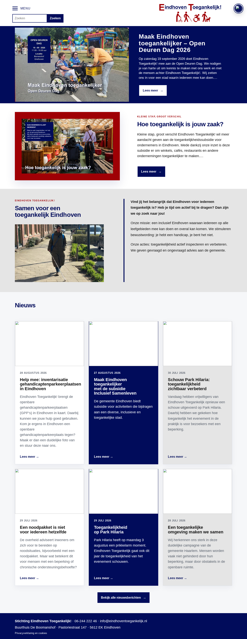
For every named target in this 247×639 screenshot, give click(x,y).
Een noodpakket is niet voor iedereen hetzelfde (43, 529)
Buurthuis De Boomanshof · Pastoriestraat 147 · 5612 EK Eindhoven (67, 627)
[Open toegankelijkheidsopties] (238, 8)
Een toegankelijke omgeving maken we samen (195, 529)
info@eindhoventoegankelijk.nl (123, 621)
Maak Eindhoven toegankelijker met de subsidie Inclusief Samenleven (115, 386)
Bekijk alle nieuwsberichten (123, 597)
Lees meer (153, 90)
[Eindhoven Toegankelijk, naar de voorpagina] (190, 13)
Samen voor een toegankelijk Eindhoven (48, 211)
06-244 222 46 (85, 621)
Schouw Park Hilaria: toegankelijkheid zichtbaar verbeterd (189, 384)
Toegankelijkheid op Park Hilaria (110, 529)
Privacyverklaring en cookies (31, 633)
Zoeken (55, 18)
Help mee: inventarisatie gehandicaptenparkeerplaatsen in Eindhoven (50, 384)
